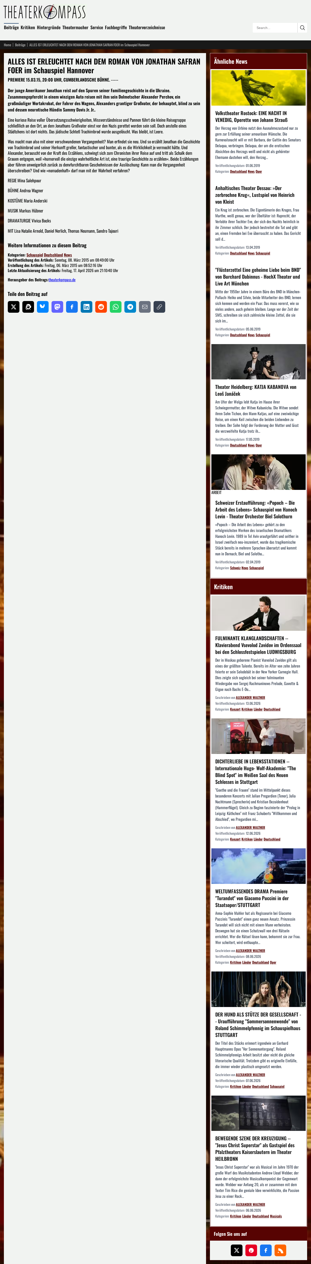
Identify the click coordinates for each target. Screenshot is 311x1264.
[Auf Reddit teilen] (101, 307)
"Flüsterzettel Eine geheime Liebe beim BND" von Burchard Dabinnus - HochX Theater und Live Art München (258, 276)
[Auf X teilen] (13, 307)
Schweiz (235, 567)
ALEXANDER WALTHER (250, 697)
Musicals (276, 1215)
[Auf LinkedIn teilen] (86, 307)
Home (7, 44)
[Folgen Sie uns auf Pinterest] (251, 1250)
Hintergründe (48, 27)
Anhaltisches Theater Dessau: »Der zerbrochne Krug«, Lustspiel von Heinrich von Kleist (254, 194)
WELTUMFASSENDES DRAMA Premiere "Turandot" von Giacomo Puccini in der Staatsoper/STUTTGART (252, 898)
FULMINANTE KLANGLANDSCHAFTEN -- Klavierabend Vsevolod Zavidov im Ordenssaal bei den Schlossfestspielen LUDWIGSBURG (258, 644)
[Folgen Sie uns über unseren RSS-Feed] (280, 1250)
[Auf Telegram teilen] (130, 307)
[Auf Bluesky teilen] (43, 307)
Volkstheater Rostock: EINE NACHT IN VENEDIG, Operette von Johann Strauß (251, 116)
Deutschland (53, 255)
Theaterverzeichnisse (147, 27)
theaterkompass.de (62, 280)
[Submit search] (302, 28)
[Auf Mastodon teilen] (57, 307)
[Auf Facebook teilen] (72, 307)
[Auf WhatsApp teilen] (115, 307)
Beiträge (11, 27)
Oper (259, 171)
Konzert (235, 709)
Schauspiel (34, 255)
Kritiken (28, 27)
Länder (258, 709)
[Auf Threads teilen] (28, 307)
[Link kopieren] (159, 307)
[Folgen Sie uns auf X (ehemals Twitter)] (236, 1250)
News (68, 255)
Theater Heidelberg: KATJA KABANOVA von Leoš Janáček (255, 390)
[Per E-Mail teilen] (145, 307)
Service (96, 27)
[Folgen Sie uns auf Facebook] (266, 1250)
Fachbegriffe (116, 27)
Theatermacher (75, 27)
